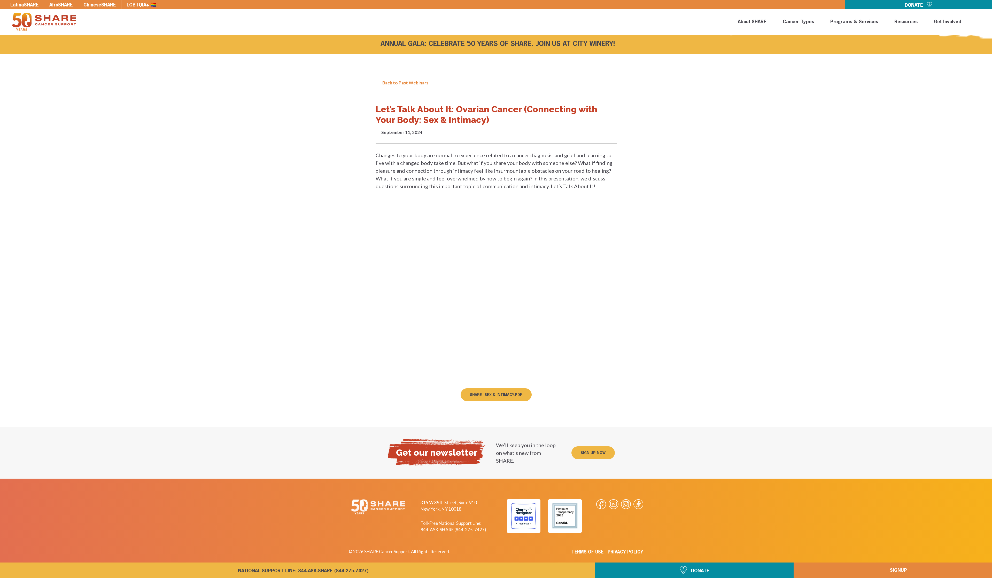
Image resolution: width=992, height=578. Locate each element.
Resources (906, 22)
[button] (980, 23)
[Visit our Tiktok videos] (638, 504)
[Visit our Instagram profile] (626, 504)
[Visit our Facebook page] (601, 504)
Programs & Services (854, 22)
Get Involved (947, 22)
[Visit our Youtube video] (613, 504)
